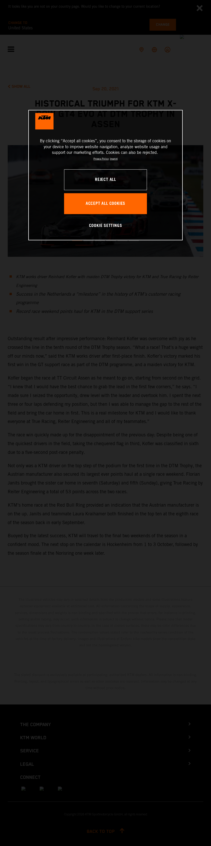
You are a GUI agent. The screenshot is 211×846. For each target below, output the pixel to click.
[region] (105, 175)
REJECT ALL (105, 180)
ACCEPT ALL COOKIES (105, 204)
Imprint (114, 158)
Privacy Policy (101, 158)
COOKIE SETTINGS (105, 226)
